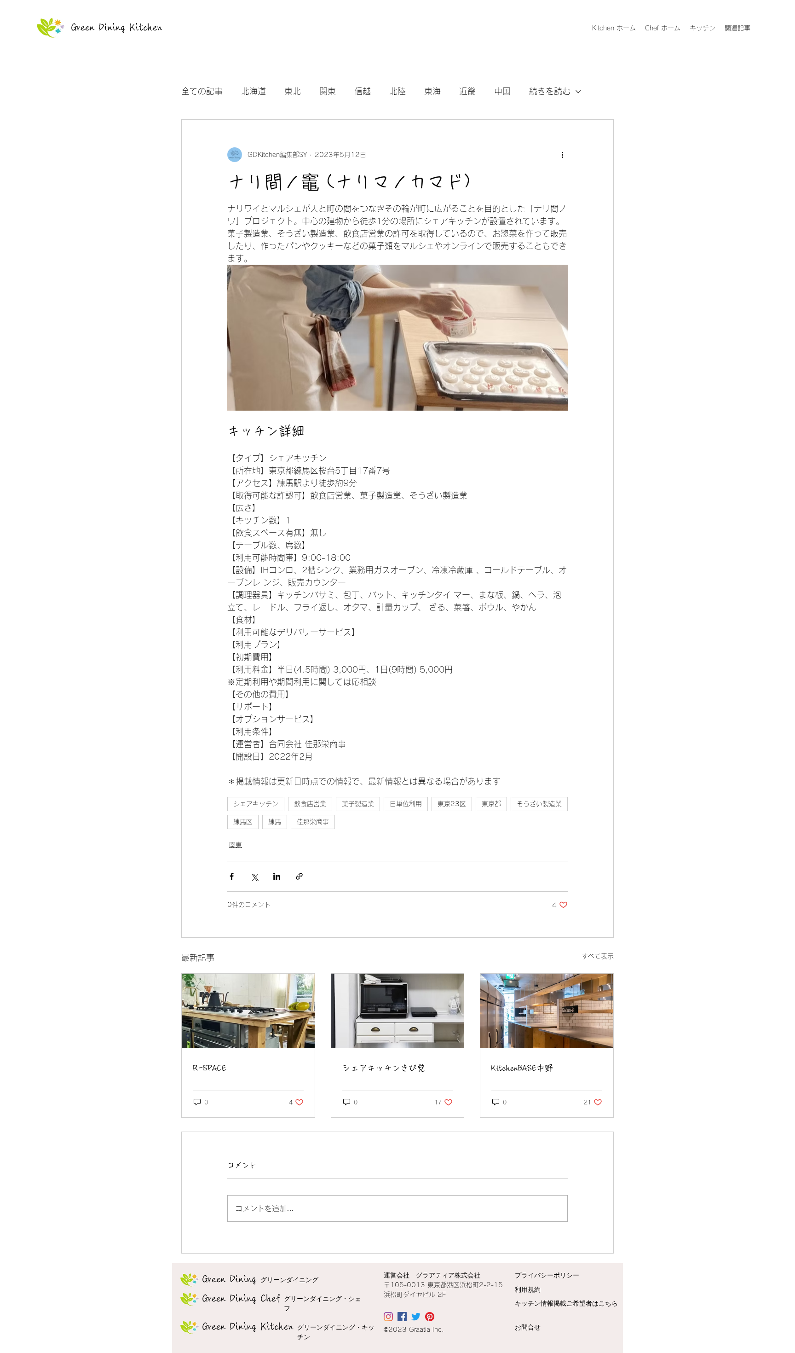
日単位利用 (406, 804)
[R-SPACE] (248, 1011)
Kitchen (248, 1327)
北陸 (397, 91)
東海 (432, 91)
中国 (502, 91)
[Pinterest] (429, 1316)
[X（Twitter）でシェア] (254, 876)
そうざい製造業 (539, 804)
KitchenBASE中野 (522, 1068)
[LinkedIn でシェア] (276, 876)
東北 (292, 91)
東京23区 (452, 804)
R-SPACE (209, 1068)
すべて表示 (598, 956)
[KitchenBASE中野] (546, 1011)
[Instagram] (388, 1316)
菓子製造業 (358, 804)
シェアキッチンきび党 (383, 1068)
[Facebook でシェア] (231, 876)
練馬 (274, 822)
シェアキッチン (255, 804)
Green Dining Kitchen (116, 28)
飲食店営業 (310, 804)
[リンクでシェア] (299, 876)
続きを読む (549, 91)
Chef (241, 1299)
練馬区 (243, 822)
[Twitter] (416, 1316)
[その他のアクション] (562, 154)
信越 (362, 91)
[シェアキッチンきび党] (397, 1011)
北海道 (253, 91)
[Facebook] (402, 1316)
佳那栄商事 (313, 822)
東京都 (491, 804)
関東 (327, 91)
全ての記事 (202, 91)
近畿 (467, 91)
